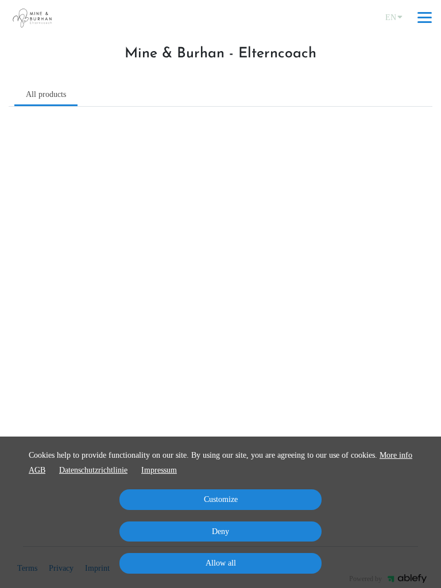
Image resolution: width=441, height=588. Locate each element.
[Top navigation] (424, 17)
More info (396, 455)
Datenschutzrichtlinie (93, 470)
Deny (220, 531)
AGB (37, 470)
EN (390, 17)
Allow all (221, 563)
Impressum (159, 470)
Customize (221, 499)
